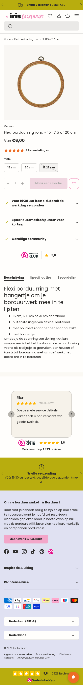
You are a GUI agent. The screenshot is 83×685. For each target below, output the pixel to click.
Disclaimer (65, 654)
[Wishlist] (50, 15)
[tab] (14, 277)
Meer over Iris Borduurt (26, 539)
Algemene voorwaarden (18, 654)
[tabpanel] (41, 322)
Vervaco (9, 126)
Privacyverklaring (45, 654)
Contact (8, 657)
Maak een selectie (48, 183)
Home (7, 39)
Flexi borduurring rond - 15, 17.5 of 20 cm (36, 39)
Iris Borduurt (20, 648)
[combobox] (41, 26)
